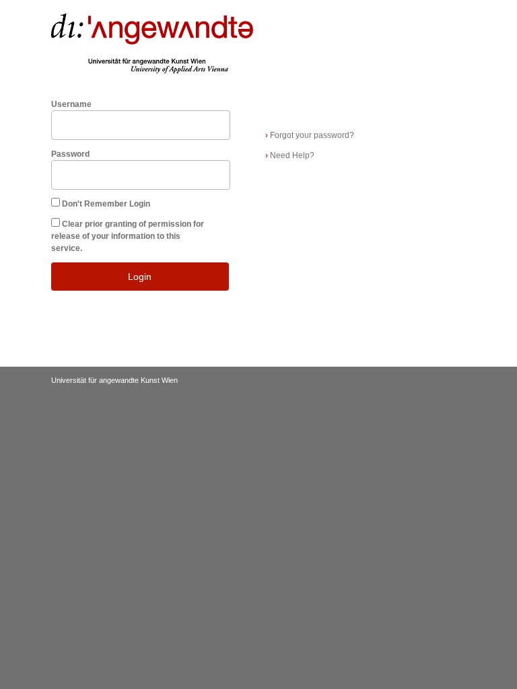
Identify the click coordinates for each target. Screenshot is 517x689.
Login (139, 276)
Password (70, 154)
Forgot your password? (309, 135)
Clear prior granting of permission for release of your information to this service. (127, 236)
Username (71, 104)
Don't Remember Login (106, 204)
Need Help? (289, 155)
